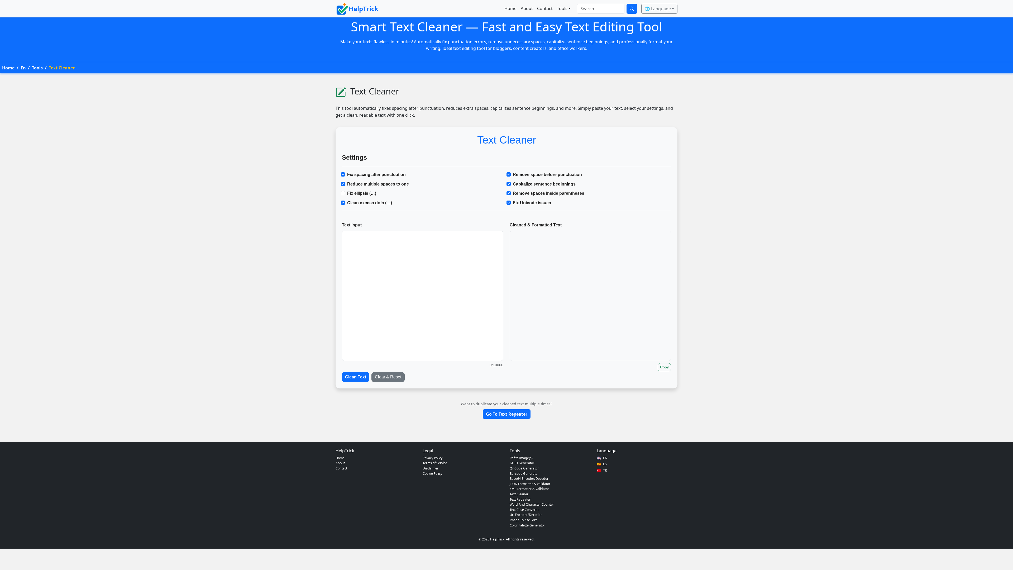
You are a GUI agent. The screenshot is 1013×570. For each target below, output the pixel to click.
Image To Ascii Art (523, 520)
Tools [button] (562, 8)
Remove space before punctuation (547, 174)
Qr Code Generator (524, 468)
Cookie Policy (432, 473)
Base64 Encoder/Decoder (529, 478)
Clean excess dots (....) (369, 203)
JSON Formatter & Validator (530, 484)
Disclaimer (430, 468)
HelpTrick (363, 8)
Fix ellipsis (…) (361, 193)
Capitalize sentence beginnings (544, 184)
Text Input (352, 225)
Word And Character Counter (532, 504)
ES (605, 464)
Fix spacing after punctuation (376, 174)
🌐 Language (658, 9)
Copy (664, 367)
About (527, 8)
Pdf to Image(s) (521, 458)
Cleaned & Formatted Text (536, 225)
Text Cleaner (519, 494)
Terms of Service (435, 463)
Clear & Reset (388, 377)
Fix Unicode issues (532, 203)
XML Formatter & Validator (529, 489)
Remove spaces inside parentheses (548, 193)
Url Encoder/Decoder (526, 514)
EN (605, 458)
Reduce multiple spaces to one (378, 184)
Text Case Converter (525, 509)
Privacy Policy (432, 458)
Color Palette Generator (527, 525)
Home (510, 8)
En (23, 68)
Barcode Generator (524, 473)
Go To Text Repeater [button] (506, 414)
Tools (37, 68)
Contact (545, 8)
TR (605, 470)
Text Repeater (520, 499)
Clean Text (355, 377)
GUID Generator (522, 463)
